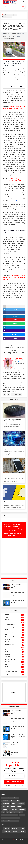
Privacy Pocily (7, 831)
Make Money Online (10, 637)
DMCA (22, 828)
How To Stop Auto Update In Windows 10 (18, 743)
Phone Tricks (8, 642)
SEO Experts (8, 654)
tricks (16, 33)
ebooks (7, 629)
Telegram (15, 327)
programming (8, 646)
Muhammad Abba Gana (19, 360)
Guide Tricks (12, 839)
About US (7, 828)
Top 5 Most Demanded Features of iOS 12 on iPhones (13, 475)
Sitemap (22, 831)
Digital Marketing (9, 627)
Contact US (14, 828)
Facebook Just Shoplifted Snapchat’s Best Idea (14, 501)
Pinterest (15, 319)
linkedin (15, 316)
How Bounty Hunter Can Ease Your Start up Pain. (13, 448)
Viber (15, 338)
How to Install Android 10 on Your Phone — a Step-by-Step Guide (18, 736)
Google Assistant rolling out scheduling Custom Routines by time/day (12, 420)
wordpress (7, 674)
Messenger (15, 334)
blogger (7, 614)
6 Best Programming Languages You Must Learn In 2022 (18, 586)
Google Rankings (9, 632)
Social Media (8, 656)
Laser (6, 634)
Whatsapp (15, 323)
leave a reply (11, 36)
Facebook (15, 312)
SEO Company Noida (10, 651)
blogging (7, 617)
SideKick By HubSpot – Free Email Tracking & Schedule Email (17, 594)
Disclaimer (15, 831)
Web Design (8, 669)
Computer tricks (9, 622)
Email (15, 330)
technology (8, 664)
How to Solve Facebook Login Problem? (18, 601)
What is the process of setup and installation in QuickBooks (18, 752)
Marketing (7, 639)
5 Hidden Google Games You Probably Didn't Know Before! (14, 277)
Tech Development (9, 33)
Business (7, 619)
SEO (6, 649)
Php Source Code (9, 644)
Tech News (7, 661)
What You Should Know (11, 671)
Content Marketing (10, 624)
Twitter (15, 309)
